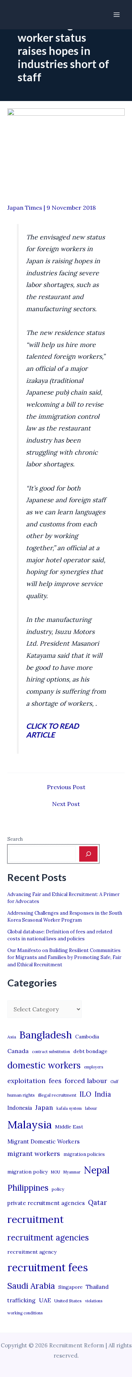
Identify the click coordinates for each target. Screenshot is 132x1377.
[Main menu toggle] (117, 15)
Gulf (114, 1081)
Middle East (69, 1127)
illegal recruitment (57, 1095)
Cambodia (87, 1036)
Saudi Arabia (31, 1286)
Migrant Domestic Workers (43, 1141)
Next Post (66, 804)
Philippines (27, 1188)
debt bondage (90, 1051)
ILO (85, 1094)
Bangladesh (45, 1035)
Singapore (70, 1287)
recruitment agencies (48, 1237)
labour (91, 1108)
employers (93, 1067)
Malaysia (29, 1124)
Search (15, 839)
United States (68, 1300)
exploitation (26, 1080)
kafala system (69, 1108)
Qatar (97, 1202)
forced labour (86, 1080)
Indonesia (19, 1107)
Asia (11, 1037)
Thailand (97, 1286)
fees (55, 1081)
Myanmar (72, 1172)
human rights (21, 1095)
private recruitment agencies (46, 1202)
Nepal (97, 1170)
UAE (45, 1300)
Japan (44, 1107)
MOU (55, 1172)
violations (93, 1300)
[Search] (88, 854)
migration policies (84, 1154)
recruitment (35, 1219)
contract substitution (51, 1051)
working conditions (25, 1313)
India (103, 1094)
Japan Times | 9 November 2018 (51, 207)
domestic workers (44, 1065)
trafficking (21, 1300)
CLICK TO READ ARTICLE (52, 730)
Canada (18, 1051)
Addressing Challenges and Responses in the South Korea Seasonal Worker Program (64, 916)
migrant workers (33, 1153)
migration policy (27, 1171)
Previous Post (66, 787)
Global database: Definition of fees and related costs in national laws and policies (59, 935)
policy (58, 1189)
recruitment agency (31, 1252)
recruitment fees (47, 1267)
